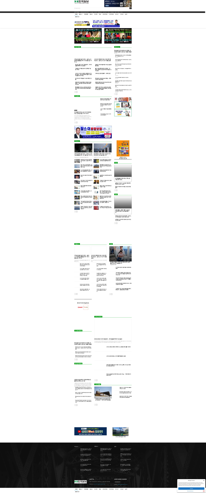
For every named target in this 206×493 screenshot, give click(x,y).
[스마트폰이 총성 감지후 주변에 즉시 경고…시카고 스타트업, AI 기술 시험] (76, 274)
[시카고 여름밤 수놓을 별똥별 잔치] (97, 110)
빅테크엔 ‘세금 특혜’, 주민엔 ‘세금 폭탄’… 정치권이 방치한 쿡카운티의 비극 (83, 83)
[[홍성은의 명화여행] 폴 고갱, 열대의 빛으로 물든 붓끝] (97, 100)
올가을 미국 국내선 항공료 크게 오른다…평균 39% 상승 (86, 160)
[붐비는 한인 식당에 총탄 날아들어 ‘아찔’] (96, 187)
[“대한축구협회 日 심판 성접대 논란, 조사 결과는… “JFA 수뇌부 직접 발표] (103, 392)
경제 (116, 194)
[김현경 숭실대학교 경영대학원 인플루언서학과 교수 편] (83, 372)
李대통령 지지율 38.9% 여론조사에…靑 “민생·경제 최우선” (105, 166)
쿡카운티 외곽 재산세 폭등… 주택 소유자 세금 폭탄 (103, 79)
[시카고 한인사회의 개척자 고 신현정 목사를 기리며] (76, 279)
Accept (191, 488)
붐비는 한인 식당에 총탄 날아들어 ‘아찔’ (105, 186)
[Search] (130, 8)
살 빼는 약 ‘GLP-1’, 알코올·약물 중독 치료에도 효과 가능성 (123, 183)
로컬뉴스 (77, 244)
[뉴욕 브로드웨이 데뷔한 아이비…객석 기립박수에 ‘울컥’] (112, 285)
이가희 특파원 (78, 330)
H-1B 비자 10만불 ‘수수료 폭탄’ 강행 (83, 79)
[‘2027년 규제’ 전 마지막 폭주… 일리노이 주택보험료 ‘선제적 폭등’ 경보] (116, 455)
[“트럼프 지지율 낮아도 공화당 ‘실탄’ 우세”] (96, 182)
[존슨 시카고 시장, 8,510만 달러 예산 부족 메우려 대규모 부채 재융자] (76, 264)
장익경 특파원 (78, 363)
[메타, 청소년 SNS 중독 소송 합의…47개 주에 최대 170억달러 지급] (77, 166)
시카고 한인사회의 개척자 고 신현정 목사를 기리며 (118, 346)
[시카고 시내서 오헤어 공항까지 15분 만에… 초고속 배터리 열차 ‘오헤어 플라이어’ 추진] (93, 279)
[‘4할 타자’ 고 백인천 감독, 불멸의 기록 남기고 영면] (116, 388)
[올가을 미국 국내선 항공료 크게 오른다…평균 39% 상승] (77, 161)
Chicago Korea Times (113, 264)
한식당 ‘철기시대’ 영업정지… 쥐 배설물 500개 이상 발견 (83, 65)
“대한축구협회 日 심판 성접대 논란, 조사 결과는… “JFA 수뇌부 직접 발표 (103, 399)
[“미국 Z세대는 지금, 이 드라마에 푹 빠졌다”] (97, 115)
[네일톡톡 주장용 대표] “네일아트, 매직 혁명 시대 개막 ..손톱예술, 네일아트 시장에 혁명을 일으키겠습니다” (83, 388)
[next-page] (76, 92)
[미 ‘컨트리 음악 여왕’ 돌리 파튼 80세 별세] (112, 269)
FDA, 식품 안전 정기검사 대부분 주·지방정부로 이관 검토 (86, 197)
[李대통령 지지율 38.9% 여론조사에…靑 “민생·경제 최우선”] (96, 166)
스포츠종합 (97, 384)
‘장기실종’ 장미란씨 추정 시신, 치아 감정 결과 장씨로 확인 (86, 202)
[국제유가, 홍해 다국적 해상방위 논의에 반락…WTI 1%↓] (116, 471)
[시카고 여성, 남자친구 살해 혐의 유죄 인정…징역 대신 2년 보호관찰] (93, 285)
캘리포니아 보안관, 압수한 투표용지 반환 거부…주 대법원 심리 (105, 197)
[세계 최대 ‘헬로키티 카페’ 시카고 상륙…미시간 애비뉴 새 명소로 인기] (100, 365)
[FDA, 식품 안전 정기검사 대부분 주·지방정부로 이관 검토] (77, 197)
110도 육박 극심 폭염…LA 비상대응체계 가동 (86, 191)
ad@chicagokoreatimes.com (122, 484)
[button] (203, 480)
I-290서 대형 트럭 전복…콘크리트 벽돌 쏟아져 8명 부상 (101, 290)
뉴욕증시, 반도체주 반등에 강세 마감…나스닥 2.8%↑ (123, 220)
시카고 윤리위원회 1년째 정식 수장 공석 (121, 77)
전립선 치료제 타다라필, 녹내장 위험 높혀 (123, 187)
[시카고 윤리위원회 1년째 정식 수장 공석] (93, 269)
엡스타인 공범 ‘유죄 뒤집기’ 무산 (86, 176)
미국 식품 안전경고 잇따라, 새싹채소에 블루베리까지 (105, 160)
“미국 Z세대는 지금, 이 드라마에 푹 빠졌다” (105, 114)
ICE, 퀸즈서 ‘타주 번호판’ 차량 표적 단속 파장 (86, 181)
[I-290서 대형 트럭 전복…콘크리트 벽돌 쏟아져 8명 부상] (93, 290)
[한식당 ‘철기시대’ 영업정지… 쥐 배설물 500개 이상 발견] (93, 264)
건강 (116, 162)
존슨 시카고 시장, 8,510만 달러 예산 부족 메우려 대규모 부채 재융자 (85, 264)
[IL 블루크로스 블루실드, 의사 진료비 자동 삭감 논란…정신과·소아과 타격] (93, 274)
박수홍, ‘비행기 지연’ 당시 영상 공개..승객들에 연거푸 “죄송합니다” (120, 262)
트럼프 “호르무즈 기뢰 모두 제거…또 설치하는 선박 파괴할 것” (86, 207)
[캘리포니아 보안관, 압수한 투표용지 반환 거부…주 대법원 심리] (96, 197)
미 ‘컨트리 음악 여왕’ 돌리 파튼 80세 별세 (123, 268)
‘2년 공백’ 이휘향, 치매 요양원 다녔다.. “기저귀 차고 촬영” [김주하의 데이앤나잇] (123, 273)
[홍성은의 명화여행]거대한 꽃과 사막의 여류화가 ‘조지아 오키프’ (106, 104)
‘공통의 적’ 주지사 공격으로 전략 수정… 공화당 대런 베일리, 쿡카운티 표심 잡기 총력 (103, 88)
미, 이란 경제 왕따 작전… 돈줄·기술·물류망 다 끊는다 (86, 170)
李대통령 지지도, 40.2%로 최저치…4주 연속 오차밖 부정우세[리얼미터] (83, 88)
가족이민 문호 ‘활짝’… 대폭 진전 (102, 73)
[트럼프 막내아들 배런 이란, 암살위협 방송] (96, 171)
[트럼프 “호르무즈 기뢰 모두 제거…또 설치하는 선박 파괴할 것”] (77, 208)
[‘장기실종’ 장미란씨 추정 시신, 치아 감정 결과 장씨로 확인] (77, 203)
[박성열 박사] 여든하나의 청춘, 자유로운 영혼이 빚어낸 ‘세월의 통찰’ (123, 51)
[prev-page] (75, 92)
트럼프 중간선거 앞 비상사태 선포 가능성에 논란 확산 (103, 83)
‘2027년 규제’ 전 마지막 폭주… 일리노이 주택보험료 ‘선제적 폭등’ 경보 (123, 216)
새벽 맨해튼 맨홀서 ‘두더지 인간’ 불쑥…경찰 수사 (105, 202)
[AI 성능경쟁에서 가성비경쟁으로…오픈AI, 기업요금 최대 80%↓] (116, 466)
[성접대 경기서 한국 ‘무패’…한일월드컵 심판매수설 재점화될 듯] (116, 397)
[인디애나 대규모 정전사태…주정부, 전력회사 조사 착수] (76, 285)
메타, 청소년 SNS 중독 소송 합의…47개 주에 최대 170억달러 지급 (86, 166)
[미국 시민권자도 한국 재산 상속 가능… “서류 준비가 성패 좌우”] (100, 375)
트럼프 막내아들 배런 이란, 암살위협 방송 (103, 65)
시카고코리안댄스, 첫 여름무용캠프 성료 (116, 356)
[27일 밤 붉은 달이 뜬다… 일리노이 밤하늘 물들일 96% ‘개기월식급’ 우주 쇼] (83, 53)
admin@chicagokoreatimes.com (99, 484)
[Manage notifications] (204, 491)
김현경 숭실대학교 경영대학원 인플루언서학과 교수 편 (82, 380)
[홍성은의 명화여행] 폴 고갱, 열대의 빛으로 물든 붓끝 (105, 99)
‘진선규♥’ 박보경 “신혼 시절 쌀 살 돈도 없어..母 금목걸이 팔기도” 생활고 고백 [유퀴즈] (123, 279)
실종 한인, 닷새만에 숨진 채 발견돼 (106, 176)
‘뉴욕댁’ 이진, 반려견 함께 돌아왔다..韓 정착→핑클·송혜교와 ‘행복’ (123, 289)
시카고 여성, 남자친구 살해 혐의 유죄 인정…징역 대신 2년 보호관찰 (102, 285)
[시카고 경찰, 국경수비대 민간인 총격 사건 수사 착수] (76, 269)
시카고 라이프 (98, 316)
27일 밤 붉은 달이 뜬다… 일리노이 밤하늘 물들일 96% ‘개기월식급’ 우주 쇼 (83, 61)
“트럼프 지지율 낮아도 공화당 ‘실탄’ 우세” (83, 69)
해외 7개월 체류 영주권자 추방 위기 (86, 186)
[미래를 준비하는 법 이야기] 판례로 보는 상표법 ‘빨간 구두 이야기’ (82, 112)
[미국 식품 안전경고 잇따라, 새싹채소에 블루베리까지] (96, 161)
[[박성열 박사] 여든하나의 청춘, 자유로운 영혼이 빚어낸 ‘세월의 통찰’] (83, 337)
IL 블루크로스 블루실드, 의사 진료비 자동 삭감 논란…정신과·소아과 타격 (101, 274)
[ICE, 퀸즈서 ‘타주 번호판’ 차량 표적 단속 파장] (77, 182)
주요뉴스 (77, 141)
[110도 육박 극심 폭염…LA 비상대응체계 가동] (77, 192)
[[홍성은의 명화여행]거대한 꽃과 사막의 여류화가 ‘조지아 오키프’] (97, 105)
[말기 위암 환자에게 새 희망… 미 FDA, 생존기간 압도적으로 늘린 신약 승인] (96, 192)
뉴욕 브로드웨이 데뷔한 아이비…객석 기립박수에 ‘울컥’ (124, 284)
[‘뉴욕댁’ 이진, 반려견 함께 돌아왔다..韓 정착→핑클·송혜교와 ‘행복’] (112, 290)
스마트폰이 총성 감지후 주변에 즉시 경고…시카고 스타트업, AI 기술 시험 (84, 274)
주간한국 (77, 96)
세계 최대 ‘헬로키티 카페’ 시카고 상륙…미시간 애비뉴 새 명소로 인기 (118, 365)
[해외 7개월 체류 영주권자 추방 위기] (77, 187)
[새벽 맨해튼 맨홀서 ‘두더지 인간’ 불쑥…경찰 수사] (96, 203)
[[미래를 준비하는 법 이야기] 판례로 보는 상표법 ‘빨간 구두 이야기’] (83, 104)
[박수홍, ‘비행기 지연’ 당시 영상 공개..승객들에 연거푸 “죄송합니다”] (120, 253)
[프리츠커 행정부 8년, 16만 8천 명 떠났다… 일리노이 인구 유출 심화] (103, 53)
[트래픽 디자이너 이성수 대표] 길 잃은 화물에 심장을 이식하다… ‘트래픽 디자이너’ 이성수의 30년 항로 (83, 348)
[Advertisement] (103, 233)
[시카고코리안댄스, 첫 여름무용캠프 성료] (100, 356)
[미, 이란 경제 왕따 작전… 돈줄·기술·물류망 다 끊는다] (77, 171)
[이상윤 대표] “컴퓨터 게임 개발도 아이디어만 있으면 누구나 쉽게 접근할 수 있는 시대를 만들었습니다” (83, 401)
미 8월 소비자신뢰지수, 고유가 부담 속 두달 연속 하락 (106, 207)
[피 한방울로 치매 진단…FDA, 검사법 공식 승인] (123, 171)
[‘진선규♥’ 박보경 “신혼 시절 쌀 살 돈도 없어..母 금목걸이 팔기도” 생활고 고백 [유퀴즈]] (112, 279)
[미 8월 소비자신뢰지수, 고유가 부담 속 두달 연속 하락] (96, 208)
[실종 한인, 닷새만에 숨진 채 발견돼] (96, 177)
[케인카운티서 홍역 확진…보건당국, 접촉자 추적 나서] (76, 290)
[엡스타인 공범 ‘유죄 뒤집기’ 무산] (77, 177)
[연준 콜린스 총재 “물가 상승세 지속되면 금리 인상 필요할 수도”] (103, 147)
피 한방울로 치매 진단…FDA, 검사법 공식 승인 (122, 179)
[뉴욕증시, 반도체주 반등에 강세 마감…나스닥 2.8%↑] (116, 460)
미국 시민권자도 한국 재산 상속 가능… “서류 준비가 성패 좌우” (118, 374)
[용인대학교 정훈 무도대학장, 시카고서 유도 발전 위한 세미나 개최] (116, 392)
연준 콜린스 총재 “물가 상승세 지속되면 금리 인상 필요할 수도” (102, 154)
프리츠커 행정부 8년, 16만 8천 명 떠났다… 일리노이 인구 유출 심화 (102, 60)
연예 (111, 244)
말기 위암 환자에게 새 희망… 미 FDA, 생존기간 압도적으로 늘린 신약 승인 (103, 69)
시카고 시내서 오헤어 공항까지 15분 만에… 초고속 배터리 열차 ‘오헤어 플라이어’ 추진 (83, 74)
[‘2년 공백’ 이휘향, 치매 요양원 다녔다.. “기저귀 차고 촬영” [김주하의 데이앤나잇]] (112, 274)
